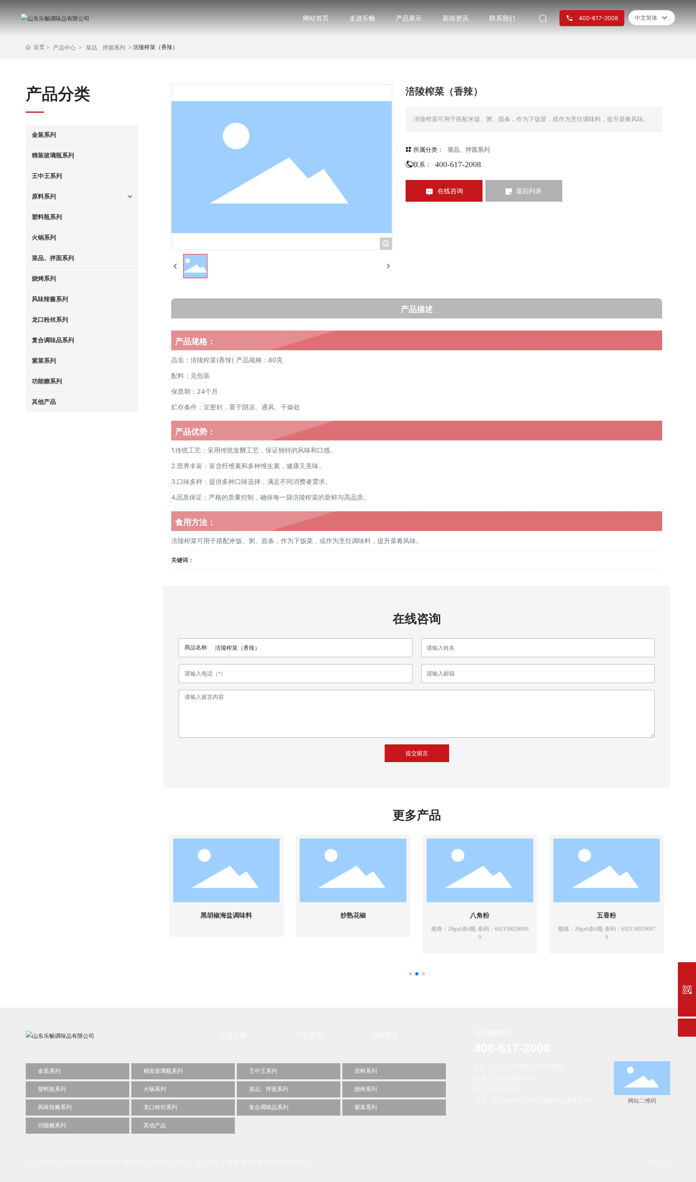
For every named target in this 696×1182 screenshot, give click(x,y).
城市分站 (659, 1162)
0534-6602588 (512, 1066)
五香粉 (606, 915)
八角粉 (479, 915)
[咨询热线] (687, 971)
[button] (410, 973)
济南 (182, 1162)
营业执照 (207, 1162)
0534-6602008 (513, 1078)
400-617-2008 (458, 164)
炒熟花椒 (353, 915)
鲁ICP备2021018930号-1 (275, 1162)
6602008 (550, 1066)
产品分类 (58, 93)
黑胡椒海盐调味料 (226, 915)
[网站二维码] (687, 989)
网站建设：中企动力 (149, 1162)
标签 (232, 1162)
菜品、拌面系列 (105, 47)
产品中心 (64, 47)
